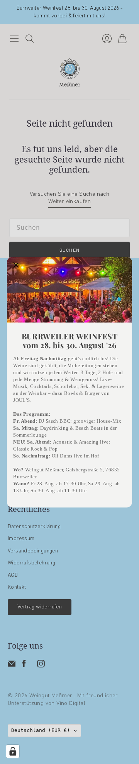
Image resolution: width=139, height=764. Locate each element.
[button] (16, 266)
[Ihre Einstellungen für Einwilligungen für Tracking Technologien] (12, 751)
